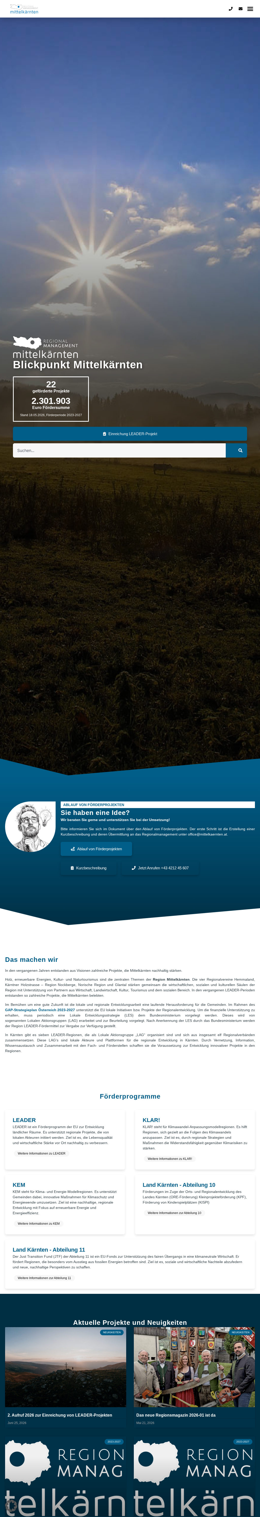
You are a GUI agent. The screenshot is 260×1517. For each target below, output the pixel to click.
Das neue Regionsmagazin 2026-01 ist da (176, 1415)
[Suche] (236, 450)
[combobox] (119, 450)
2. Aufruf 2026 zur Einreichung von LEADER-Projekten (60, 1415)
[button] (250, 9)
